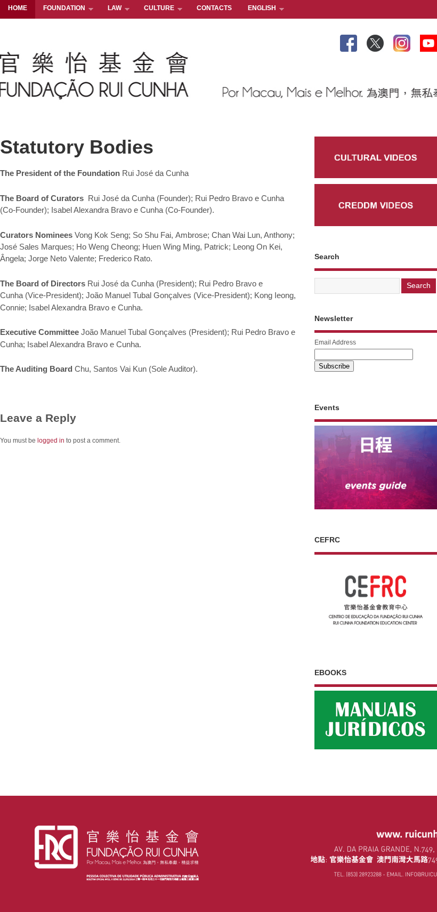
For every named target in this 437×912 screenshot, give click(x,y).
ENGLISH (258, 8)
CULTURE (155, 8)
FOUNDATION (60, 8)
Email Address (335, 342)
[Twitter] (375, 41)
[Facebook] (348, 41)
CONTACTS (214, 8)
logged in (50, 440)
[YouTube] (428, 41)
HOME (17, 8)
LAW (111, 8)
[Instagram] (401, 41)
